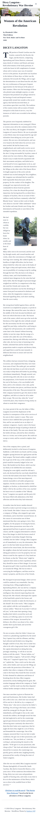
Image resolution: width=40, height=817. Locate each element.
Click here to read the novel (15, 790)
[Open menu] (36, 3)
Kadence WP (31, 811)
